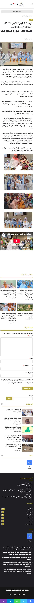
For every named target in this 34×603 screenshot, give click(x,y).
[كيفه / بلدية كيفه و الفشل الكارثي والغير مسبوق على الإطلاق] (27, 448)
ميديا (30, 521)
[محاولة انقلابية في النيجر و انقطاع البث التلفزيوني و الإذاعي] (25, 307)
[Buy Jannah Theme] (17, 12)
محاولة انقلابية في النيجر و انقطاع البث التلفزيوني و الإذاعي (25, 315)
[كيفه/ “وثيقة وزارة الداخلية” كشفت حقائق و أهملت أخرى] (27, 429)
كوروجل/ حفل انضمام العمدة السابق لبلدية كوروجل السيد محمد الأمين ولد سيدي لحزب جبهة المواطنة (25, 294)
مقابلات (29, 515)
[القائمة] (32, 5)
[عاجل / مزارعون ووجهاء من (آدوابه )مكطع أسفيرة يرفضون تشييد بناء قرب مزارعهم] (27, 438)
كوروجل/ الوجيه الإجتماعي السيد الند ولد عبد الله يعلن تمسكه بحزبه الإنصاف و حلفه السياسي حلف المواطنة (17, 571)
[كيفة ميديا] (17, 4)
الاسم (31, 358)
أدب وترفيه (28, 524)
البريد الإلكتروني (28, 366)
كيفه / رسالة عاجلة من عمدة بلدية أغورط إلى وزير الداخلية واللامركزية (12, 420)
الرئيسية (29, 16)
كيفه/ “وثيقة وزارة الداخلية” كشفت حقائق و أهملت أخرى (13, 428)
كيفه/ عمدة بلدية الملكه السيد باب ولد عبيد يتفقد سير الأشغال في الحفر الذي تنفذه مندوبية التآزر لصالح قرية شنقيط (8, 317)
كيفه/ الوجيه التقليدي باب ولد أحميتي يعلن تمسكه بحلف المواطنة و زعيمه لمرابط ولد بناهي (8, 293)
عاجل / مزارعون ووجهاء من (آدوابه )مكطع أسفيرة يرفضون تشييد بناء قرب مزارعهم (12, 437)
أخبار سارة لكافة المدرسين (13, 410)
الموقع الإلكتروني (28, 373)
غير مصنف (28, 512)
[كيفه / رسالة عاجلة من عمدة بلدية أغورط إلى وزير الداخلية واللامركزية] (27, 420)
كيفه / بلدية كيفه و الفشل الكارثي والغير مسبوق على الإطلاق (13, 447)
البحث (31, 396)
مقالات (29, 518)
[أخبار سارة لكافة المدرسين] (27, 412)
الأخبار (23, 16)
